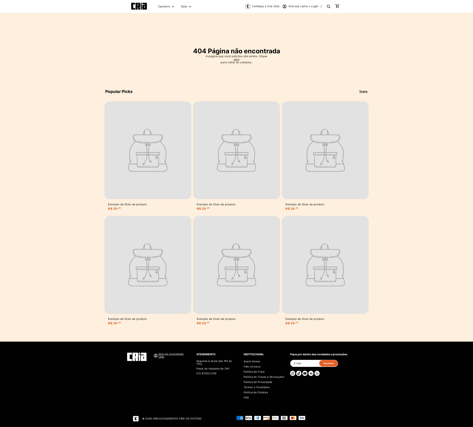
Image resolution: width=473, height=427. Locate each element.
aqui (236, 59)
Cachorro (164, 6)
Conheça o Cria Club (265, 6)
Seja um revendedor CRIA (171, 355)
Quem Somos (252, 361)
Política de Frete (254, 371)
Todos (363, 91)
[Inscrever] (328, 363)
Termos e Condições (257, 387)
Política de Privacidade (258, 382)
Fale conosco (252, 366)
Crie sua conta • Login (303, 6)
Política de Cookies (256, 392)
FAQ (246, 397)
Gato (184, 6)
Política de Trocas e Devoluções (264, 376)
